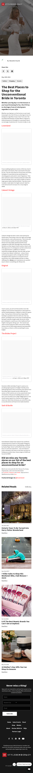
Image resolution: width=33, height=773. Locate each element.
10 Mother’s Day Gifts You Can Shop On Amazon (14, 668)
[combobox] (9, 703)
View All (28, 487)
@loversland (20, 478)
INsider (19, 725)
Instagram (11, 472)
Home (9, 722)
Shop (13, 725)
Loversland (6, 125)
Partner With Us (17, 728)
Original (5, 265)
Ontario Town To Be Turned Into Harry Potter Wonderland (15, 529)
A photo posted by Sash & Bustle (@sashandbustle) (15, 435)
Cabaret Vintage (8, 190)
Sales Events (17, 722)
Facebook (5, 472)
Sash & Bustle (7, 405)
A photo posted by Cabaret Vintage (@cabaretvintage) (16, 226)
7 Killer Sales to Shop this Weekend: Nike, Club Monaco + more (15, 575)
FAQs (25, 728)
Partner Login (16, 732)
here (15, 474)
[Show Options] (22, 703)
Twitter (18, 472)
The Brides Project (9, 333)
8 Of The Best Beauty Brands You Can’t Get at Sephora (15, 622)
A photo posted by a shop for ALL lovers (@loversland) (16, 162)
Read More (4, 533)
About (8, 728)
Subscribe (10, 713)
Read (24, 722)
